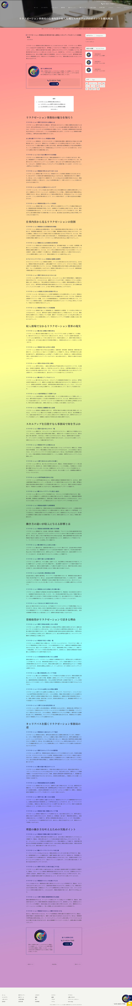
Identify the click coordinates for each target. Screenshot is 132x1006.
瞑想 (97, 86)
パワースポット (90, 41)
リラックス (102, 86)
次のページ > (78, 964)
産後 (104, 83)
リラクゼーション (93, 83)
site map (70, 1001)
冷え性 (99, 83)
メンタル (93, 86)
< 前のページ (30, 964)
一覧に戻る (54, 964)
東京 (87, 83)
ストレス (88, 86)
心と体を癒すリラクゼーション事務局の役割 (53, 106)
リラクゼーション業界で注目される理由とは (53, 104)
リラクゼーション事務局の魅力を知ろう (49, 101)
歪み (87, 88)
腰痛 (90, 88)
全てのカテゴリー (90, 39)
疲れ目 (94, 88)
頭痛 (98, 88)
